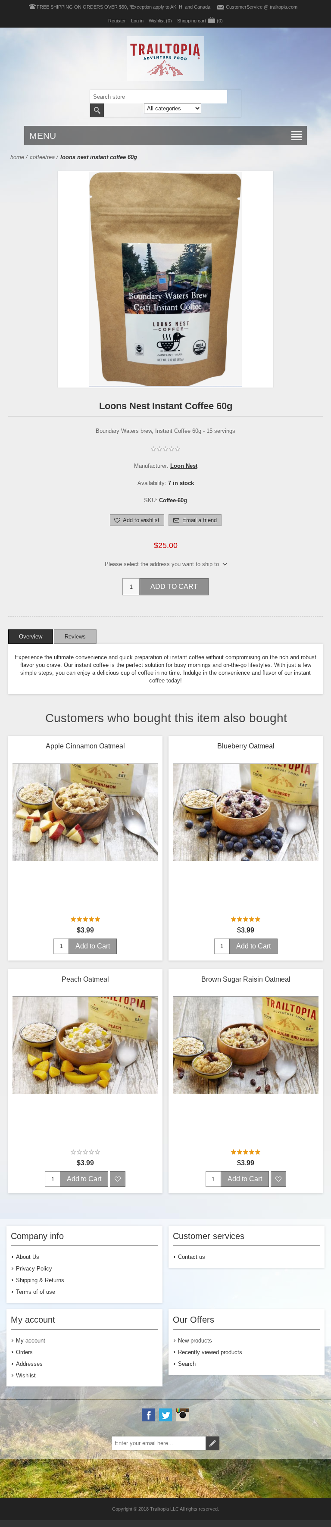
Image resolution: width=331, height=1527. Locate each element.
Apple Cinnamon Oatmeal (85, 746)
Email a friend (199, 520)
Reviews (75, 636)
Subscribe (212, 1443)
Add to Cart (174, 586)
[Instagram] (182, 1414)
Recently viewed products (210, 1352)
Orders (24, 1352)
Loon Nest (183, 466)
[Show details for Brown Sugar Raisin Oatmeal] (246, 1070)
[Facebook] (148, 1414)
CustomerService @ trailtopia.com (261, 6)
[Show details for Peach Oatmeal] (85, 1070)
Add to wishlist (141, 520)
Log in (137, 20)
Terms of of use (35, 1292)
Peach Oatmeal (85, 979)
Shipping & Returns (40, 1280)
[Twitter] (165, 1414)
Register (117, 20)
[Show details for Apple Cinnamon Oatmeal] (85, 837)
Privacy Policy (34, 1268)
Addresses (29, 1364)
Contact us (191, 1257)
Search (97, 110)
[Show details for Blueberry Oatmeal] (246, 837)
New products (195, 1340)
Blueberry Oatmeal (246, 746)
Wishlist (26, 1375)
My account (30, 1340)
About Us (27, 1257)
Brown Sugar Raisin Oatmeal (245, 979)
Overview (30, 636)
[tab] (30, 636)
